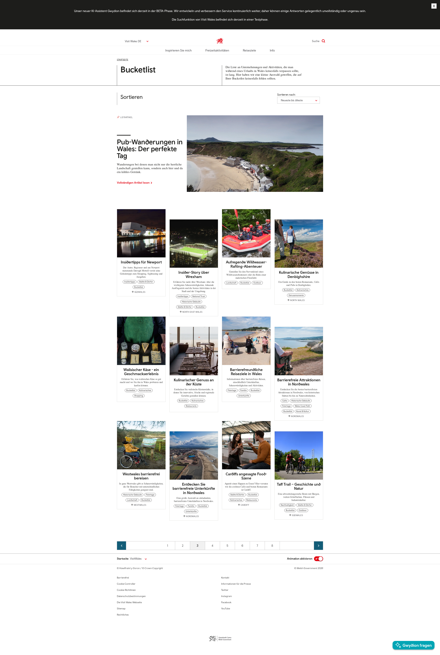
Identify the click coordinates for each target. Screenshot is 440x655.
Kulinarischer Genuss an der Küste (194, 382)
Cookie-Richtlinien (126, 590)
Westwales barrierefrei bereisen (141, 476)
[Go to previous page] (121, 545)
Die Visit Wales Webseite (129, 602)
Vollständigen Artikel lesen (133, 182)
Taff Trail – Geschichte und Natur (299, 486)
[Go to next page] (318, 545)
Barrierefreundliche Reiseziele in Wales (246, 371)
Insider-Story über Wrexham (193, 274)
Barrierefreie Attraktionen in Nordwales (298, 382)
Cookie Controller (126, 583)
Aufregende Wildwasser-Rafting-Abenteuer (246, 264)
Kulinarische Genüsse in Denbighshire (298, 274)
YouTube (225, 608)
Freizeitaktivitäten (217, 50)
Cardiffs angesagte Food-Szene (246, 476)
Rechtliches (123, 614)
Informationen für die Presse (236, 583)
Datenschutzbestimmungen (131, 596)
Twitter (224, 590)
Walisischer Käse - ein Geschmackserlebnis (141, 371)
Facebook (226, 602)
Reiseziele (249, 50)
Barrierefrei (123, 577)
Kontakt (225, 577)
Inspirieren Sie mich (178, 50)
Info (272, 50)
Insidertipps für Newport (141, 262)
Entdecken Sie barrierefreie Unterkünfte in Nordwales (194, 488)
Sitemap (121, 608)
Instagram (226, 596)
